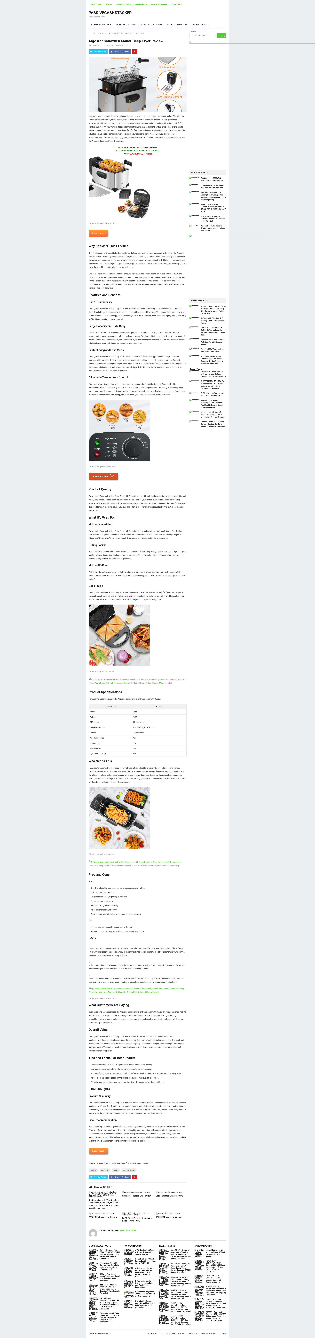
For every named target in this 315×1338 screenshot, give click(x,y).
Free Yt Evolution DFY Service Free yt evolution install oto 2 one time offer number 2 (110, 1266)
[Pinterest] (134, 51)
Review (115, 1170)
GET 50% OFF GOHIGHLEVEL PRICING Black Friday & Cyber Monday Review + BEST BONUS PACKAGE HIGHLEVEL (109, 1304)
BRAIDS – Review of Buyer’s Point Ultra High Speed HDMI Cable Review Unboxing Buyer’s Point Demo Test (181, 1281)
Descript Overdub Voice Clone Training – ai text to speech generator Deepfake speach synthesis (109, 1317)
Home (93, 33)
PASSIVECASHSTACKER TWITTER (137, 154)
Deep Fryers (102, 33)
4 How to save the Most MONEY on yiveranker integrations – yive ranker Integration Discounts (144, 1272)
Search (192, 32)
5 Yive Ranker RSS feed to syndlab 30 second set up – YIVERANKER (145, 1261)
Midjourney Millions (126, 25)
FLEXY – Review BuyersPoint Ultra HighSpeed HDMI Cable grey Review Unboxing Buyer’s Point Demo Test (181, 1307)
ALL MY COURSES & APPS (101, 25)
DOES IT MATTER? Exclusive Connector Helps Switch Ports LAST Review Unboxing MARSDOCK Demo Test (216, 1303)
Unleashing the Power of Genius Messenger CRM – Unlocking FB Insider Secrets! (213, 414)
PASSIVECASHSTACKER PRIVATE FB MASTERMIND (137, 150)
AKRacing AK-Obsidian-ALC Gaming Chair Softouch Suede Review (213, 320)
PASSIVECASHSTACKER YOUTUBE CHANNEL (137, 147)
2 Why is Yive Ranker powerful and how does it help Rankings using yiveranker (110, 1277)
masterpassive (94, 46)
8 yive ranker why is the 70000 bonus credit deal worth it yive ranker (145, 1294)
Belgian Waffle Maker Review (169, 1196)
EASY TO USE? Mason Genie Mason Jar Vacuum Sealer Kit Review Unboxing (215, 1279)
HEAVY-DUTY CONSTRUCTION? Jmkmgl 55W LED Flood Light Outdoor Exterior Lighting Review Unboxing (215, 1266)
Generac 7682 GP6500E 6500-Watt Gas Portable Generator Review (213, 342)
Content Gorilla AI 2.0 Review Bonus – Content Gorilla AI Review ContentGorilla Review (213, 424)
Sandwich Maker (129, 1170)
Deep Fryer (105, 1170)
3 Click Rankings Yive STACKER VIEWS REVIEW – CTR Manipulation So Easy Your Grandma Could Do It (110, 1254)
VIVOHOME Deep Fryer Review (103, 1217)
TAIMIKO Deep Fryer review (169, 1217)
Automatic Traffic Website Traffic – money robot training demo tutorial (213, 228)
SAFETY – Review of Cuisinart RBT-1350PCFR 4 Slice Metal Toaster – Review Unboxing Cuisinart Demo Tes (216, 1316)
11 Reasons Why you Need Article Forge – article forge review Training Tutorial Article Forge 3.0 (110, 1289)
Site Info (176, 4)
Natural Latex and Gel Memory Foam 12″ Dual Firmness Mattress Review (215, 1253)
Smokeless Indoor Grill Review (136, 1196)
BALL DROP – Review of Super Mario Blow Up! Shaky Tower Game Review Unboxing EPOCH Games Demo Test (181, 1254)
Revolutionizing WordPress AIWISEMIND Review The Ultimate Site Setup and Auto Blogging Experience (216, 1291)
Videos (109, 4)
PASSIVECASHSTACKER (110, 13)
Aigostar (93, 1170)
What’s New (96, 4)
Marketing (140, 4)
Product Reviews (159, 4)
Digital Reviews (123, 4)
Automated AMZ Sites (177, 25)
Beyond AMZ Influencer (151, 25)
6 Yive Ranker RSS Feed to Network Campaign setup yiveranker (144, 1252)
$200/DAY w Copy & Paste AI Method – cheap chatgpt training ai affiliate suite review (213, 374)
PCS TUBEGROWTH (200, 25)
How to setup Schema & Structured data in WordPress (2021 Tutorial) (213, 218)
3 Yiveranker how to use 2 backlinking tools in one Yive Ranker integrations (144, 1284)
